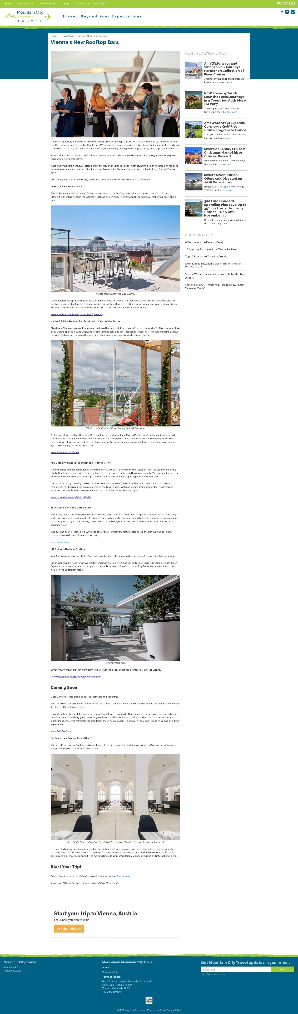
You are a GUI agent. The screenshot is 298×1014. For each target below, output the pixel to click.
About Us (107, 967)
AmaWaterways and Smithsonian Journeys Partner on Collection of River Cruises (224, 68)
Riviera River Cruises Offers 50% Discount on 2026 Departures (223, 178)
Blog (66, 3)
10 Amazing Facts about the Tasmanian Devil (211, 249)
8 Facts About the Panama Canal (204, 242)
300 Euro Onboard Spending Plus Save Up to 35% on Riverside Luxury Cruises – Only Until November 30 (225, 208)
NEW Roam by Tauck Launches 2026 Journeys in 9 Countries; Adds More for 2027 (225, 98)
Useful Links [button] (80, 3)
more (229, 82)
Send (282, 969)
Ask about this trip (69, 928)
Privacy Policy (109, 971)
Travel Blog (67, 35)
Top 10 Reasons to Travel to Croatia (206, 256)
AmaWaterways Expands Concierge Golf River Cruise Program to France (225, 126)
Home (8, 3)
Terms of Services (112, 976)
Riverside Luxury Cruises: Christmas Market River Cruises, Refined (224, 152)
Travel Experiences (48, 3)
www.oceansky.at (60, 542)
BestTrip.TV (101, 3)
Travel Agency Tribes (170, 1010)
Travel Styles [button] (24, 3)
